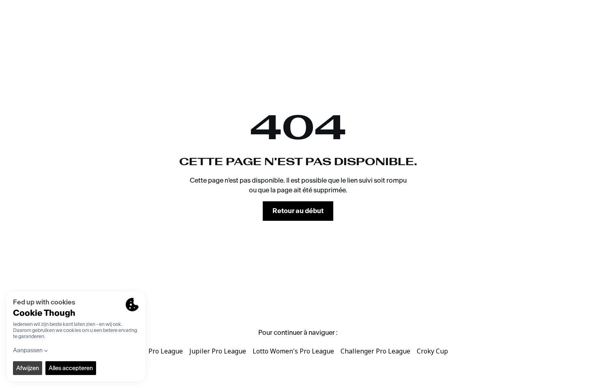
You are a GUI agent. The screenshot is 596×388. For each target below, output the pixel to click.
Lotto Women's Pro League (293, 351)
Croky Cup (432, 351)
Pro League (165, 351)
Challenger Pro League (375, 351)
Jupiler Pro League (217, 351)
